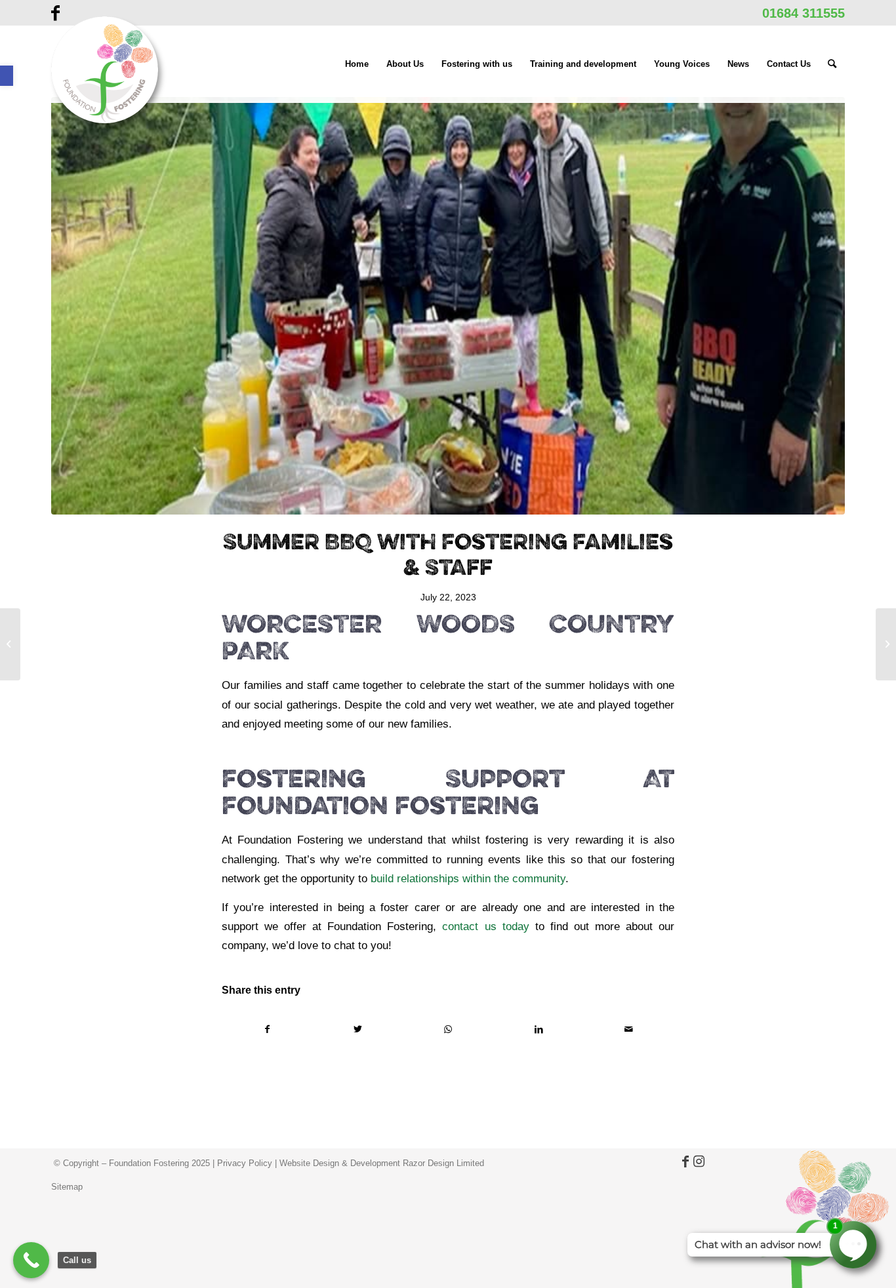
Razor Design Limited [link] (443, 1163)
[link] (6, 76)
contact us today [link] (485, 926)
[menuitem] (356, 64)
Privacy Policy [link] (244, 1163)
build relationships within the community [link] (466, 878)
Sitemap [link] (67, 1187)
